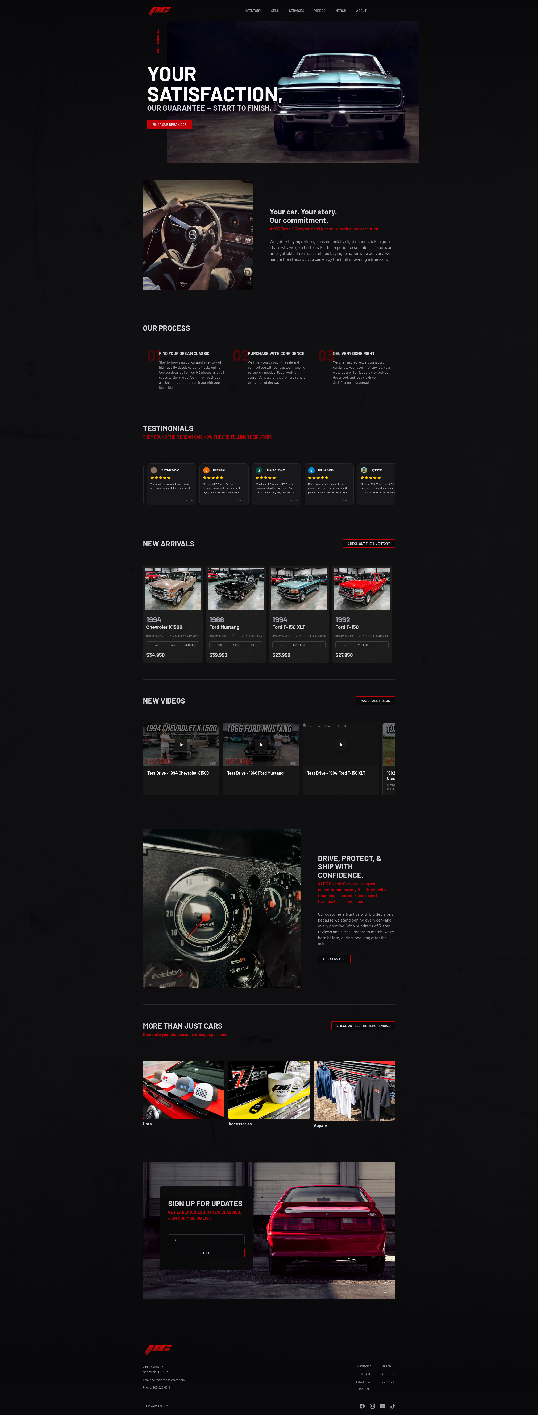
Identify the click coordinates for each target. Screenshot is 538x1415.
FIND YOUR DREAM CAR (169, 124)
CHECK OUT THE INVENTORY (369, 543)
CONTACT (388, 1381)
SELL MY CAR (364, 1381)
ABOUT (361, 10)
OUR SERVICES (334, 959)
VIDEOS (319, 10)
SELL (275, 10)
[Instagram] (372, 1406)
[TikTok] (392, 1406)
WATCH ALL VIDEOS (375, 700)
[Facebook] (362, 1406)
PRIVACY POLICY (157, 1406)
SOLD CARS (363, 1374)
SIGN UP (206, 1253)
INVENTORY (252, 10)
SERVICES (296, 10)
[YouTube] (382, 1406)
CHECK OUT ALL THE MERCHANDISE (363, 1026)
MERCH (340, 10)
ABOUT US (388, 1374)
